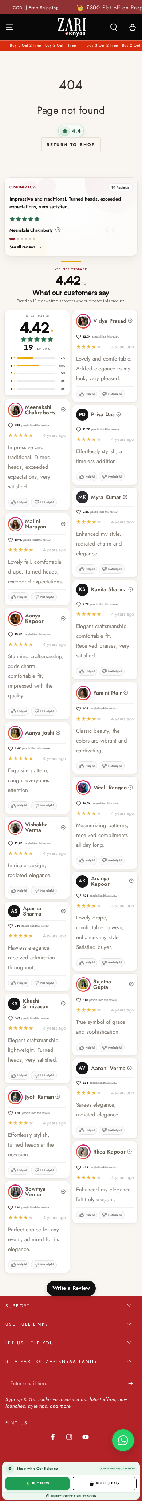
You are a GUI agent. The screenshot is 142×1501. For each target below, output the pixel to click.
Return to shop (71, 144)
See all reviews (25, 247)
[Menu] (9, 27)
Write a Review (71, 1288)
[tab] (12, 239)
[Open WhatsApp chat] (123, 1440)
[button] (113, 27)
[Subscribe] (132, 1384)
